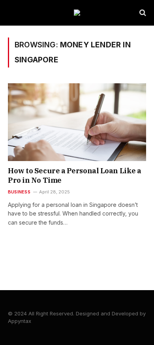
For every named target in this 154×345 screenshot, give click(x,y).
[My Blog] (77, 13)
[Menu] (13, 13)
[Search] (142, 13)
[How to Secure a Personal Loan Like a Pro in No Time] (77, 122)
